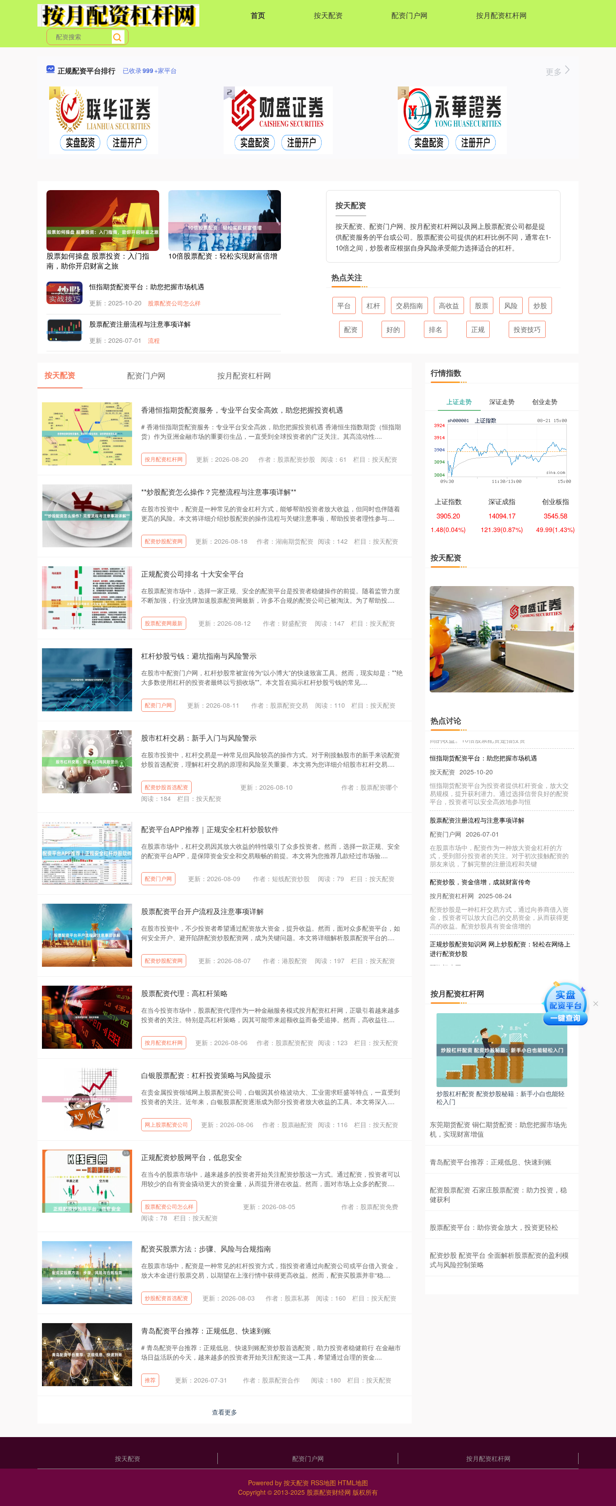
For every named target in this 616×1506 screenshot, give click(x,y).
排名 (435, 329)
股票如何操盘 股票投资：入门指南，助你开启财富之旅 (97, 260)
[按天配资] (118, 14)
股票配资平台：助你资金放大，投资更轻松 (494, 1227)
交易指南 (409, 305)
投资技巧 (527, 329)
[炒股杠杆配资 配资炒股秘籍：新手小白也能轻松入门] (502, 1048)
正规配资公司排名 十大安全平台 (192, 574)
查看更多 (224, 1411)
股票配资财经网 (329, 1492)
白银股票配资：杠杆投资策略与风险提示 (206, 1075)
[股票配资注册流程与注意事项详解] (64, 331)
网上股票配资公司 (166, 1124)
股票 (481, 305)
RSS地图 (323, 1482)
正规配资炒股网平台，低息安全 (191, 1157)
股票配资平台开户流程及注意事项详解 (202, 911)
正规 (478, 329)
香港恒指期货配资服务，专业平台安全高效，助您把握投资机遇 (242, 410)
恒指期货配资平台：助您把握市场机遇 (146, 286)
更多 (555, 71)
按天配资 (328, 15)
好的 (393, 329)
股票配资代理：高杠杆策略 (184, 993)
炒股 (540, 305)
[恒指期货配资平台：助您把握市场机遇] (64, 292)
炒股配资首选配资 (166, 1297)
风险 (511, 305)
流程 (154, 340)
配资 (351, 329)
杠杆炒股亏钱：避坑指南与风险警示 (199, 656)
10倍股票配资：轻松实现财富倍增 (222, 255)
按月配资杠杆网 (501, 15)
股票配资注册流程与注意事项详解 (140, 323)
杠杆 (373, 305)
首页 (258, 15)
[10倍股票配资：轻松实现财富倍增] (224, 226)
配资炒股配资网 (164, 541)
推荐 (150, 1379)
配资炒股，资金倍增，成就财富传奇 (480, 867)
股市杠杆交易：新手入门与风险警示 (199, 738)
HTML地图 (353, 1482)
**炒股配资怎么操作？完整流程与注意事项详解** (218, 492)
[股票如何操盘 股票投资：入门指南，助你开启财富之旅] (102, 231)
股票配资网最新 (164, 623)
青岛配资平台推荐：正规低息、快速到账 (206, 1330)
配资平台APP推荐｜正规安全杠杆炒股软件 (210, 829)
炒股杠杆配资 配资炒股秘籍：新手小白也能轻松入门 (501, 1097)
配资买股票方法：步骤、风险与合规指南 (206, 1248)
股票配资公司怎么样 (174, 303)
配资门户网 (409, 15)
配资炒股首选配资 (166, 787)
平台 (344, 305)
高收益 (449, 305)
